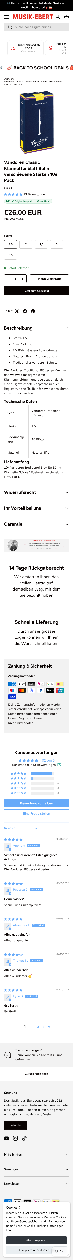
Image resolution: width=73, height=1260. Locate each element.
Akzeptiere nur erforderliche (36, 1250)
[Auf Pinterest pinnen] (33, 311)
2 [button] (31, 1027)
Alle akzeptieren (36, 1240)
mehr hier (15, 1125)
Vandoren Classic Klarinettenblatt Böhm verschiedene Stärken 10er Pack (33, 83)
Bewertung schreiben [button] (36, 803)
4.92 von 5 (47, 760)
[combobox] (36, 27)
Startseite (9, 78)
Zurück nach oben (36, 1073)
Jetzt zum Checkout (36, 290)
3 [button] (38, 1027)
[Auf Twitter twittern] (17, 311)
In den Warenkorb (49, 278)
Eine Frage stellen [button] (36, 813)
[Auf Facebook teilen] (25, 311)
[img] (13, 839)
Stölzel (8, 187)
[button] (66, 16)
